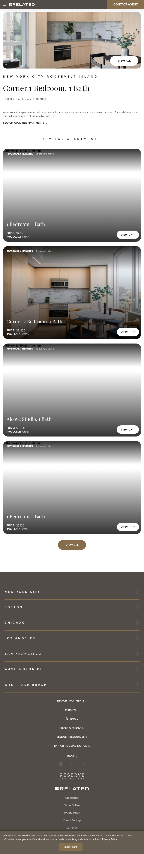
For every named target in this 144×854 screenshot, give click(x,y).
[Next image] (134, 40)
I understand (71, 846)
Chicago (14, 623)
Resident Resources (70, 736)
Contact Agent (125, 4)
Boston (13, 607)
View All (124, 61)
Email (74, 718)
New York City (22, 592)
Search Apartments (70, 700)
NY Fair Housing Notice (70, 745)
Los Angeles (20, 638)
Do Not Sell (72, 828)
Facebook (72, 764)
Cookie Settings (72, 820)
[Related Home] (22, 4)
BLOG (70, 756)
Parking (70, 709)
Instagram (84, 764)
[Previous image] (9, 40)
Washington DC (23, 669)
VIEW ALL (72, 545)
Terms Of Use (72, 805)
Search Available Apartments (23, 122)
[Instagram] (84, 764)
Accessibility (60, 764)
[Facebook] (72, 764)
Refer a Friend (70, 727)
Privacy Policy (72, 812)
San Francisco (23, 654)
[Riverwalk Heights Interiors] (72, 40)
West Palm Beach (25, 685)
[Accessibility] (60, 764)
